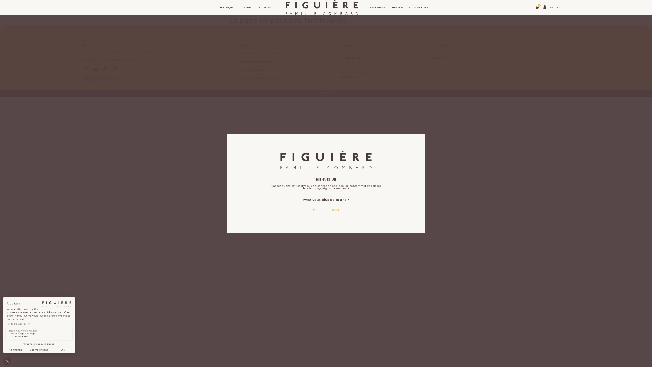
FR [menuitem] (558, 7)
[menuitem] (551, 7)
